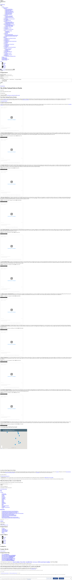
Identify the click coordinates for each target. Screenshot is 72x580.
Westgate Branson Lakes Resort (9, 23)
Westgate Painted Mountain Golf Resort (10, 38)
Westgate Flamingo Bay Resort (9, 17)
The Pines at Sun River (8, 53)
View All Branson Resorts (8, 21)
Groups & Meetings (4, 58)
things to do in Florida (26, 99)
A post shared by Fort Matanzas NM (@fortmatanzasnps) (11, 387)
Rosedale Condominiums (8, 54)
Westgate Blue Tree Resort (8, 13)
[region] (36, 578)
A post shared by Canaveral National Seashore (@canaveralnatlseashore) (11, 259)
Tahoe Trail (6, 50)
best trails (57, 471)
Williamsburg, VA (6, 55)
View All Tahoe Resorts (8, 48)
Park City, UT (5, 43)
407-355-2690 (51, 477)
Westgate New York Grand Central (9, 18)
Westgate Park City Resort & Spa (9, 44)
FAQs (3, 532)
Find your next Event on (7, 557)
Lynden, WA (5, 36)
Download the (8, 560)
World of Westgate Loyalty (5, 59)
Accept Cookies (61, 578)
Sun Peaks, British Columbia (9, 25)
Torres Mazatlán (7, 39)
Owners (1, 61)
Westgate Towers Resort (8, 12)
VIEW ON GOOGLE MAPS (3, 137)
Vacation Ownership (4, 531)
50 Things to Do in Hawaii (5, 516)
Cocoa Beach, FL (6, 28)
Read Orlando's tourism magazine (8, 558)
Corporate (3, 528)
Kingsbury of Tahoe (8, 49)
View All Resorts (6, 7)
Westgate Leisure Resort (8, 14)
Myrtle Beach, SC (6, 40)
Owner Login (3, 69)
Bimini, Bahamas (6, 19)
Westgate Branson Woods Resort (9, 22)
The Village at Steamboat (8, 51)
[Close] (71, 578)
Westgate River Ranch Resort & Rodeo (10, 47)
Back (1, 5)
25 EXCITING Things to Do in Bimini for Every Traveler (9, 512)
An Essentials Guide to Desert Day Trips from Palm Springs (10, 511)
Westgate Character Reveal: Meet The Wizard (8, 514)
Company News (4, 529)
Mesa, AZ (5, 37)
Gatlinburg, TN (6, 33)
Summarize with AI (3, 95)
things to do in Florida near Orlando (10, 472)
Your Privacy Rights (49, 578)
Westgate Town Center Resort (9, 11)
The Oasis (6, 42)
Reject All (55, 578)
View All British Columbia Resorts (9, 24)
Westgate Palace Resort (8, 10)
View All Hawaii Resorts (8, 30)
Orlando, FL (5, 8)
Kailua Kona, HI (7, 32)
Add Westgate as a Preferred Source (11, 95)
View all (5, 554)
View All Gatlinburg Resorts (9, 34)
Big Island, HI (7, 31)
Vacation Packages (4, 57)
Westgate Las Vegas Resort (8, 16)
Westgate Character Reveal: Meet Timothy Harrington (9, 515)
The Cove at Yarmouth (8, 27)
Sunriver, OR (5, 52)
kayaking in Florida (6, 99)
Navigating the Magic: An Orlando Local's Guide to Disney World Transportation (12, 513)
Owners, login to (8, 559)
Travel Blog (37, 472)
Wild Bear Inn (7, 45)
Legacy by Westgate (4, 530)
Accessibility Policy (33, 568)
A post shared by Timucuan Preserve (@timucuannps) (11, 130)
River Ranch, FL (6, 46)
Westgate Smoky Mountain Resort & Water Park (11, 35)
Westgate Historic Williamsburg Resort (10, 56)
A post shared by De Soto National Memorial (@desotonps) (11, 419)
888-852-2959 (47, 477)
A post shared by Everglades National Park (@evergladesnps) (12, 162)
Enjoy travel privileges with (8, 556)
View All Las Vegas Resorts (9, 15)
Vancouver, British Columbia (9, 26)
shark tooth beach (68, 471)
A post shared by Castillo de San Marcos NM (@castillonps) (11, 291)
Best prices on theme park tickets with (9, 555)
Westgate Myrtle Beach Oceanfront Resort (10, 41)
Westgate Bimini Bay (8, 20)
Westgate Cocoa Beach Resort (9, 29)
